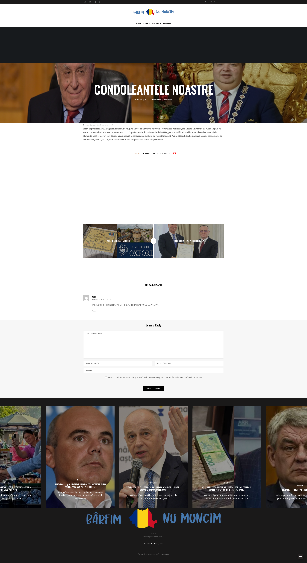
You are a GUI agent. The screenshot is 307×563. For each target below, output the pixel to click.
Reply (94, 311)
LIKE (171, 153)
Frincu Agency (163, 554)
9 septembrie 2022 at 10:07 (102, 300)
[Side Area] (300, 556)
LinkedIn (163, 153)
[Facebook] (95, 2)
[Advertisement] (153, 45)
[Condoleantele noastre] (153, 241)
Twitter (155, 153)
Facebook (146, 153)
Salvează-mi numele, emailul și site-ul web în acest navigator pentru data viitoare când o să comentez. (155, 377)
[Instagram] (99, 2)
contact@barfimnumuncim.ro (215, 2)
